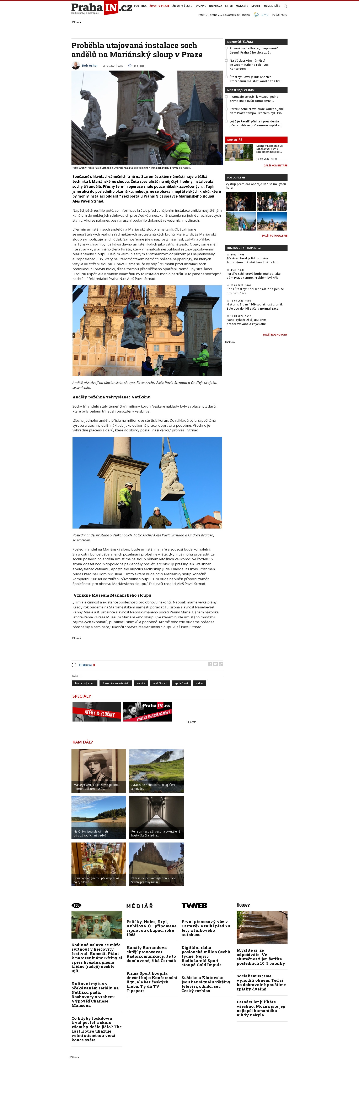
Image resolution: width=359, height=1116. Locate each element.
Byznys (200, 6)
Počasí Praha (280, 14)
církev (199, 683)
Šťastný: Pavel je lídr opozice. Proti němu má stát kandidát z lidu (256, 79)
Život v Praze (160, 6)
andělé (141, 683)
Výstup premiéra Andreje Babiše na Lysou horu (256, 185)
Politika (140, 6)
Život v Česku (182, 6)
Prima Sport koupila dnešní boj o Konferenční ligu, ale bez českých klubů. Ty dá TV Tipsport (152, 982)
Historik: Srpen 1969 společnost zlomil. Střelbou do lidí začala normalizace (255, 306)
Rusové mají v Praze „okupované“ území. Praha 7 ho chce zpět (254, 50)
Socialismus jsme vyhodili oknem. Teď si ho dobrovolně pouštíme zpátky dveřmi (261, 982)
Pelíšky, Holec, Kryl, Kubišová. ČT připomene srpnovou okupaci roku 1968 (152, 928)
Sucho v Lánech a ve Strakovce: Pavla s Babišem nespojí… (269, 149)
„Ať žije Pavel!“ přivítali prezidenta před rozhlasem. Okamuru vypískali (255, 123)
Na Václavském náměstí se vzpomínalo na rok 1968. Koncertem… (249, 65)
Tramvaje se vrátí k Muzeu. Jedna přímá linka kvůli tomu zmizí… (254, 99)
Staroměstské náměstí (116, 683)
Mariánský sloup (84, 683)
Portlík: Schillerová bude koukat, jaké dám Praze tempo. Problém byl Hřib (257, 111)
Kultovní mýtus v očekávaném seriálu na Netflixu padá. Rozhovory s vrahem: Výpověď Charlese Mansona (95, 994)
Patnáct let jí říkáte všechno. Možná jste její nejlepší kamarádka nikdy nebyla (261, 1008)
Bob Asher (90, 65)
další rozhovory (275, 334)
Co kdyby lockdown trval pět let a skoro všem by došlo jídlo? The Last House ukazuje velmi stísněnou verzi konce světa (96, 1029)
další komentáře (276, 165)
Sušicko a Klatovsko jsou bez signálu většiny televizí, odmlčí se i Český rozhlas (206, 984)
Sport (256, 6)
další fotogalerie (275, 235)
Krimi (229, 6)
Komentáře (271, 6)
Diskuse (87, 665)
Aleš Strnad (160, 683)
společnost (181, 683)
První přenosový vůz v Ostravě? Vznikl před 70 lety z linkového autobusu (206, 928)
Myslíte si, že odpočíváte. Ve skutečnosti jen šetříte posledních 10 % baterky (261, 957)
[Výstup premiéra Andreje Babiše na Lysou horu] (241, 200)
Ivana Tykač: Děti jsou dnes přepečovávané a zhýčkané (246, 322)
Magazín (242, 6)
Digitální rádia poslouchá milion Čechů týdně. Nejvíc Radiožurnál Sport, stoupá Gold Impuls (206, 956)
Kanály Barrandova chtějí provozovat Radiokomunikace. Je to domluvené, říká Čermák (151, 954)
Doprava (215, 6)
